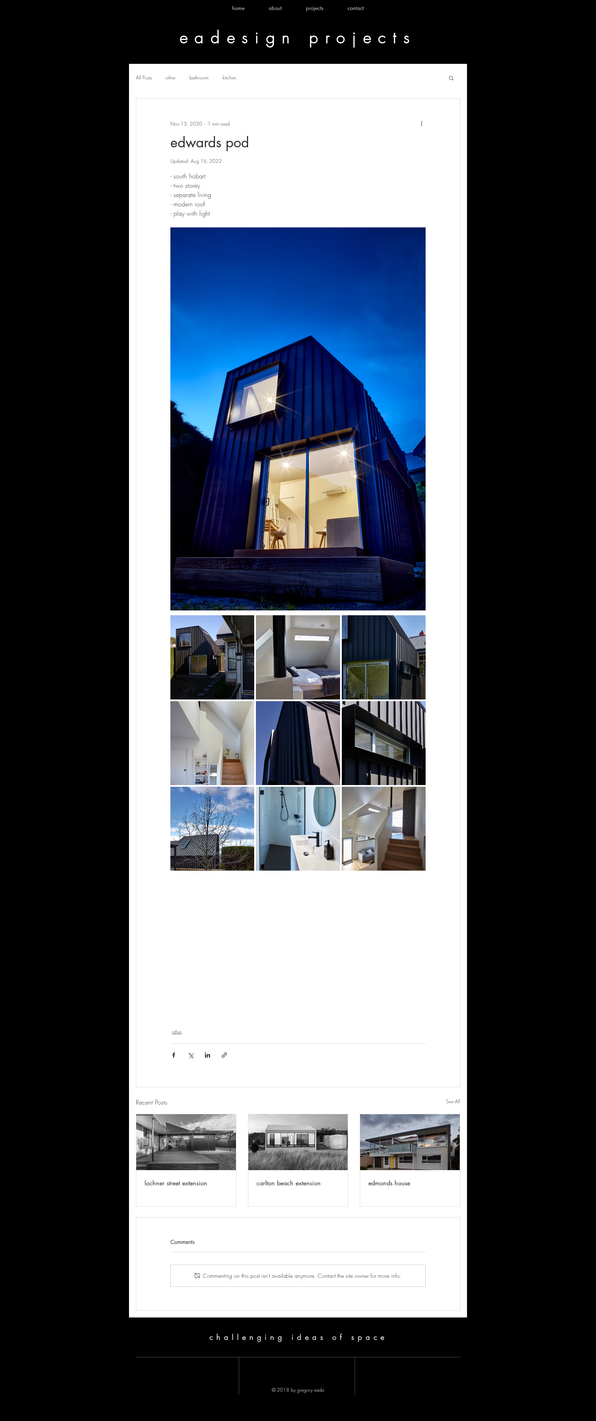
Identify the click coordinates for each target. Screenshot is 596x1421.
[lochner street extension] (186, 1142)
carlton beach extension (289, 1183)
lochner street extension (176, 1183)
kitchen (229, 77)
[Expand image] (212, 657)
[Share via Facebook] (173, 1055)
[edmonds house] (410, 1142)
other (171, 77)
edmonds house (389, 1183)
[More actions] (421, 123)
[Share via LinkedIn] (207, 1055)
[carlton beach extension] (298, 1142)
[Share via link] (224, 1055)
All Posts (144, 77)
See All (453, 1101)
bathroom (199, 77)
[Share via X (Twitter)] (190, 1055)
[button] (451, 77)
